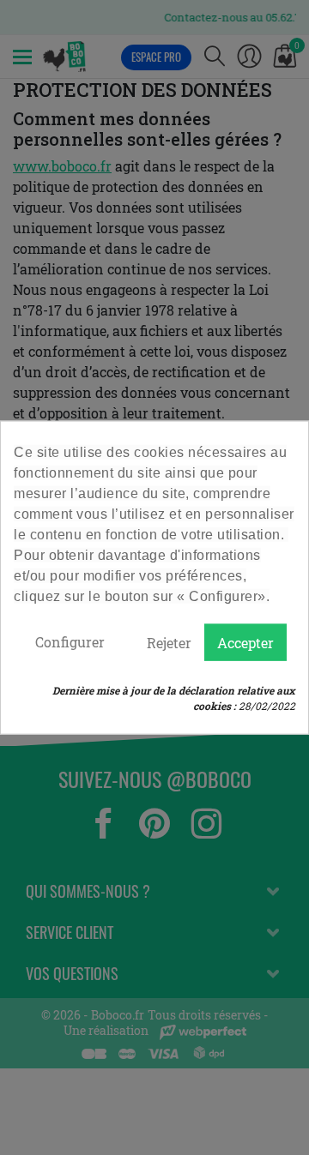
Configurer (70, 641)
